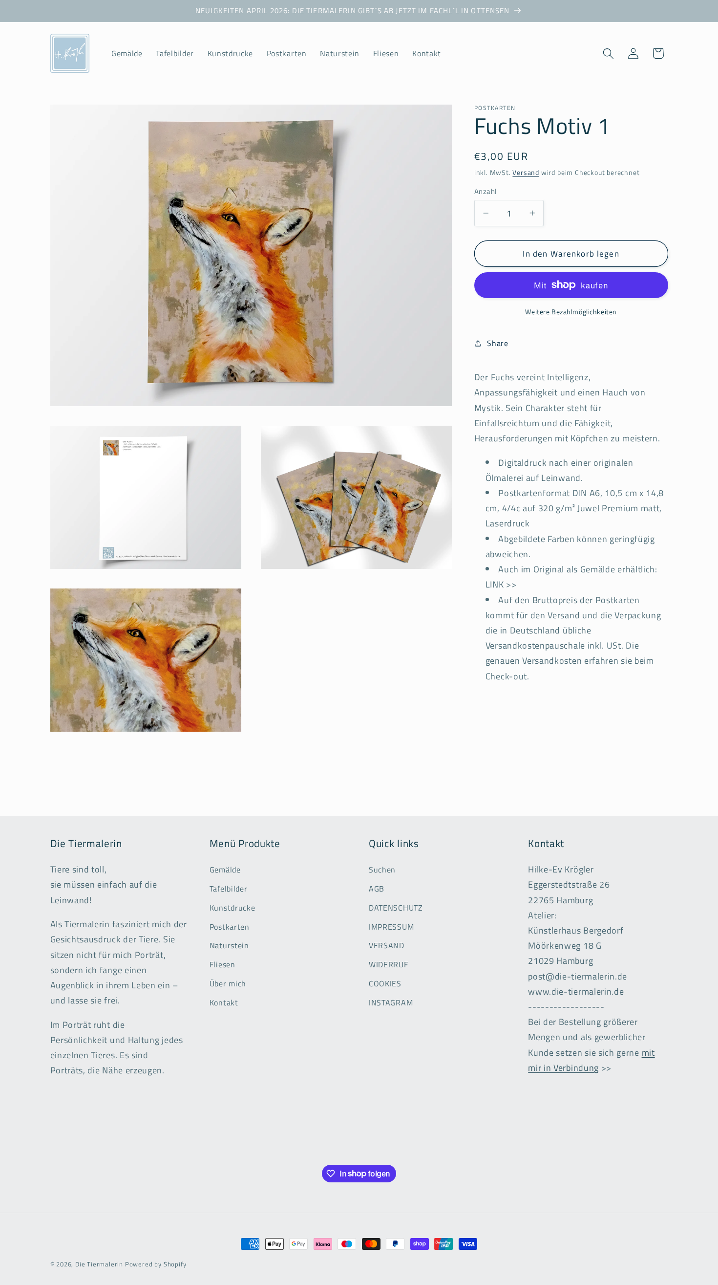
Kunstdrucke (232, 907)
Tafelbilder (229, 888)
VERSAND (386, 945)
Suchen (382, 869)
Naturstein (229, 945)
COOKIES (385, 983)
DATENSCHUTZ (396, 907)
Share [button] (497, 342)
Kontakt (224, 1002)
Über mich (228, 983)
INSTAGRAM (391, 1002)
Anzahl (485, 191)
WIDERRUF (388, 964)
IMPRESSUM (391, 926)
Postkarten (230, 926)
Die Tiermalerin (99, 1264)
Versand (525, 172)
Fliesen (222, 964)
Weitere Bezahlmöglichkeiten (571, 312)
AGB (376, 888)
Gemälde (225, 869)
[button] (608, 53)
